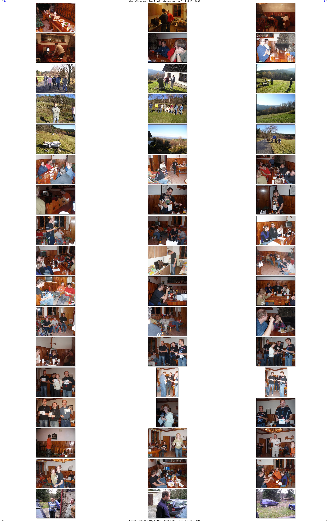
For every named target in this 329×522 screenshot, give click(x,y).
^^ (5, 1)
